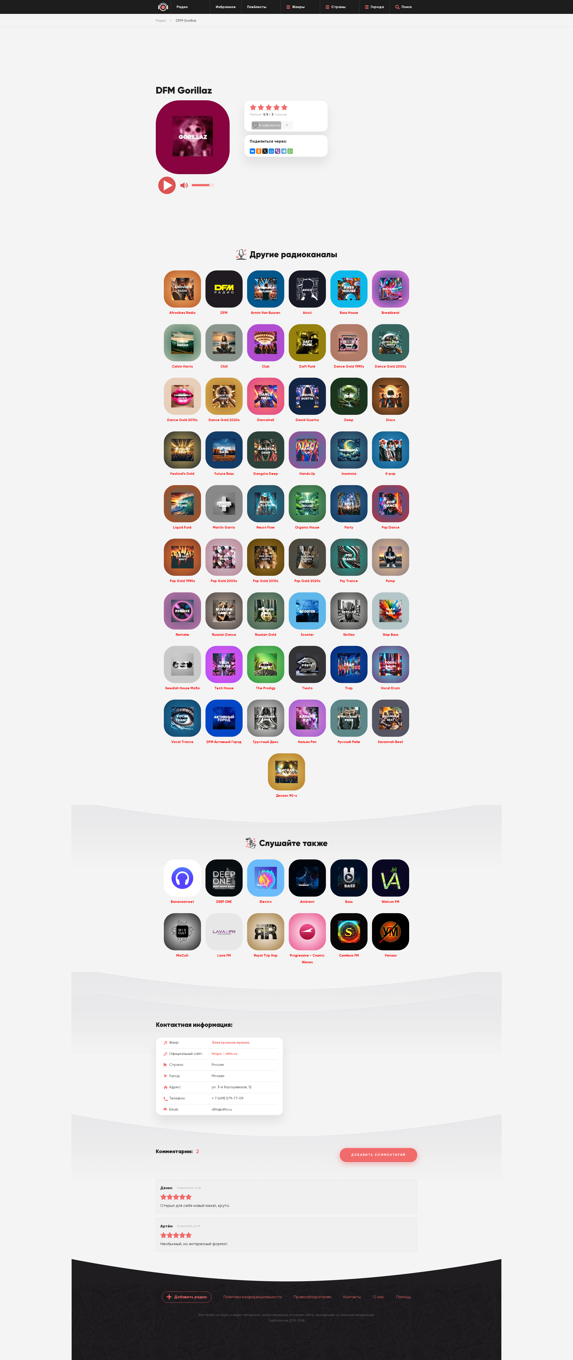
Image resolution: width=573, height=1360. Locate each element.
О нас (378, 1296)
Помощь (403, 1296)
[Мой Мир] (271, 151)
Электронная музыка (230, 1042)
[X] (265, 151)
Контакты (352, 1296)
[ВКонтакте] (252, 151)
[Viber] (277, 151)
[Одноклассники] (258, 151)
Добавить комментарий (378, 1155)
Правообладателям (312, 1296)
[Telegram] (283, 151)
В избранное (269, 125)
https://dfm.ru (224, 1054)
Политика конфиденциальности (252, 1296)
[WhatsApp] (290, 151)
